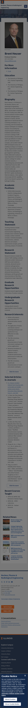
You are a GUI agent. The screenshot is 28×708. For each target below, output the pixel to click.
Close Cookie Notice (12, 704)
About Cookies (10, 699)
